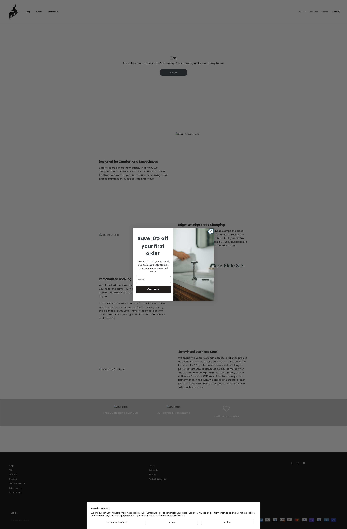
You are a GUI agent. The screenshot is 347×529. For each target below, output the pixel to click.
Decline (227, 522)
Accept (172, 522)
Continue (153, 289)
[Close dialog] (210, 231)
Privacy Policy (178, 515)
